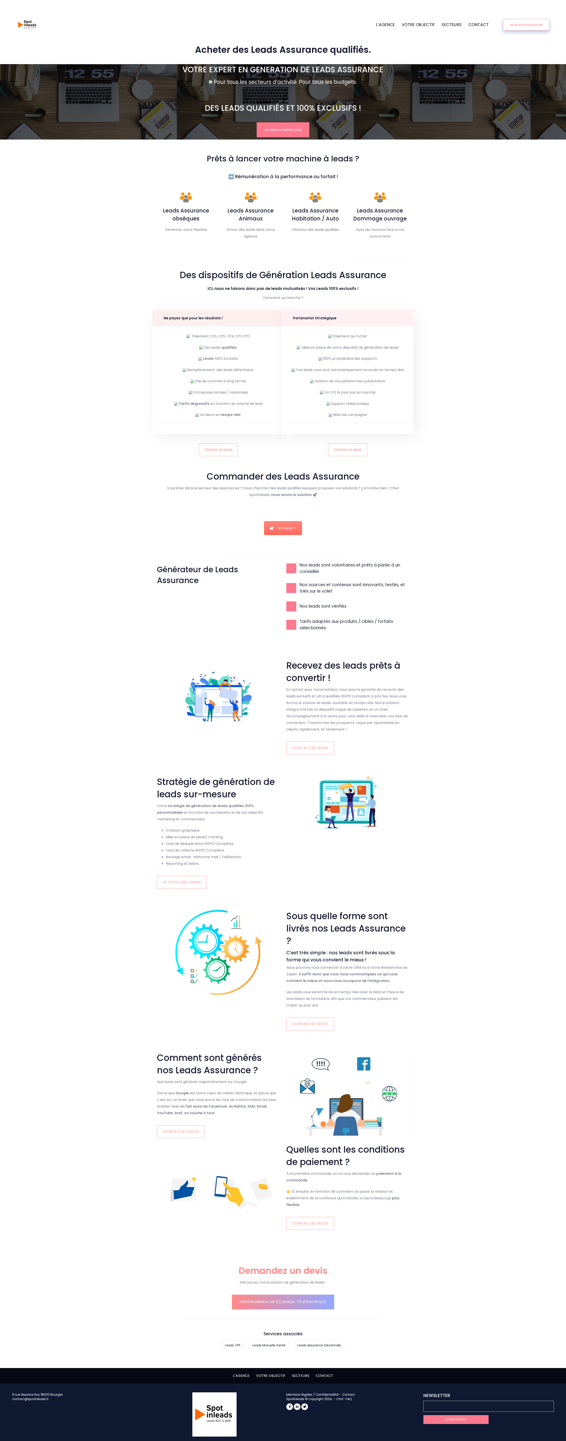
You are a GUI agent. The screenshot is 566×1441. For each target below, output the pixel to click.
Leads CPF (233, 1345)
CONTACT (324, 1375)
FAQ (349, 1399)
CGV (339, 1399)
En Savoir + (286, 528)
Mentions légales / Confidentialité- (313, 1394)
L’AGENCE (241, 1375)
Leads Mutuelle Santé (268, 1345)
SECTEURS (300, 1375)
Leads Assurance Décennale (319, 1345)
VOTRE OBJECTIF (270, 1375)
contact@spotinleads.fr (30, 1399)
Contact (348, 1394)
